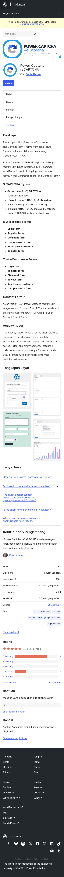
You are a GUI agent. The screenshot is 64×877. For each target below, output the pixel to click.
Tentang (7, 756)
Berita (6, 761)
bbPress (9, 817)
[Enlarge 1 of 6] (26, 376)
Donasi (38, 792)
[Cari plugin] (35, 34)
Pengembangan (14, 117)
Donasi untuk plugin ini (15, 738)
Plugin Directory (11, 13)
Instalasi (10, 109)
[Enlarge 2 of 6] (26, 415)
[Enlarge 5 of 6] (57, 422)
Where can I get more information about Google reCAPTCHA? (21, 519)
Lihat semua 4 (54, 605)
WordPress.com (13, 807)
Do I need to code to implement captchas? (26, 486)
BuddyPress (11, 823)
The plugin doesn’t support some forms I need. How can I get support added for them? (19, 497)
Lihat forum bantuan (14, 711)
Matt (7, 812)
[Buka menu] (59, 4)
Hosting (7, 767)
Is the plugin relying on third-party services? (27, 509)
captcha (56, 611)
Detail (9, 94)
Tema (36, 761)
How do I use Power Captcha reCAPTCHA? (27, 477)
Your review (9, 682)
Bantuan (10, 125)
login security (54, 624)
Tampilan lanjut (11, 632)
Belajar (6, 782)
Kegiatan (38, 787)
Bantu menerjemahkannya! (32, 24)
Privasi (6, 772)
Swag (38, 797)
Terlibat (37, 782)
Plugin (36, 767)
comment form (35, 617)
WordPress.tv (12, 797)
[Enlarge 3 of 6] (57, 376)
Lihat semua (54, 682)
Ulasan (10, 102)
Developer (8, 792)
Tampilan (38, 756)
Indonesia (15, 836)
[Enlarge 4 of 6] (57, 401)
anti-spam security (42, 611)
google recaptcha (52, 617)
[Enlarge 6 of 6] (57, 445)
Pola (35, 772)
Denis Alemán (33, 74)
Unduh (8, 83)
